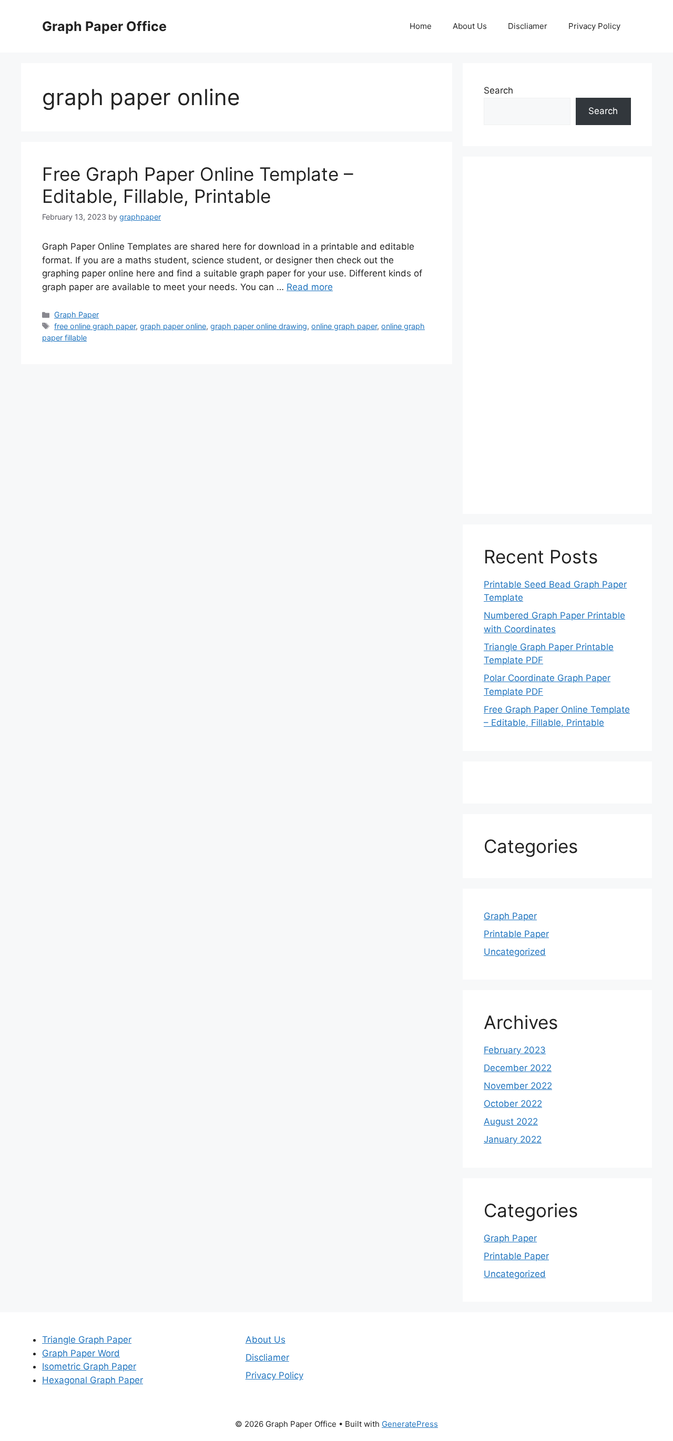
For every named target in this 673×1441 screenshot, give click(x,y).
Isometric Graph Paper (89, 1366)
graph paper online (173, 326)
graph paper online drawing (258, 326)
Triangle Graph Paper (86, 1339)
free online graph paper (95, 326)
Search (498, 90)
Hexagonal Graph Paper (92, 1380)
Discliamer (527, 26)
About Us (470, 26)
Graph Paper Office (104, 26)
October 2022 (513, 1103)
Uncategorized (515, 951)
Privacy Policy (594, 26)
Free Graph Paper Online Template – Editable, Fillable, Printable (197, 185)
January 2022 (513, 1139)
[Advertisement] (557, 335)
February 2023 (515, 1050)
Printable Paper (516, 934)
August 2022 (511, 1121)
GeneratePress (410, 1424)
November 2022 (518, 1085)
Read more (310, 287)
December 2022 (518, 1068)
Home (421, 26)
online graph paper (344, 326)
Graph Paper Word (81, 1353)
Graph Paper (76, 314)
